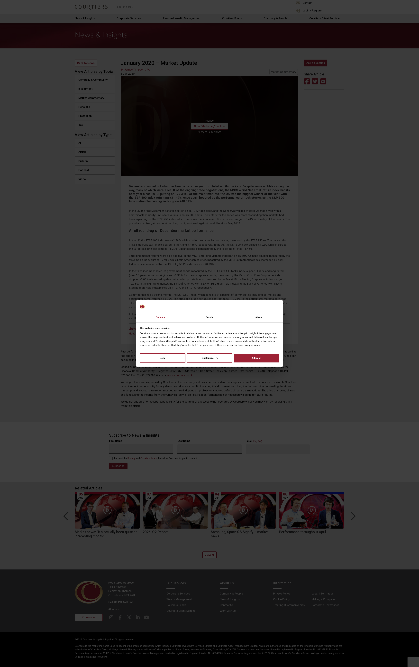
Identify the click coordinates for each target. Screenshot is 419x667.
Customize (208, 358)
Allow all (256, 358)
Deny (162, 358)
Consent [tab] (160, 317)
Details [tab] (209, 317)
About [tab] (258, 317)
